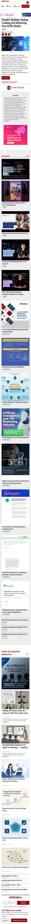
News (6, 907)
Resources (23, 907)
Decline (5, 920)
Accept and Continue (19, 920)
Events (10, 907)
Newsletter (25, 6)
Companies (16, 907)
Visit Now (5, 78)
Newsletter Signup (23, 902)
